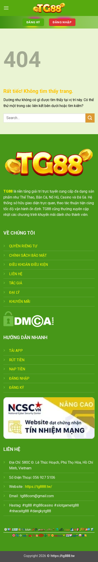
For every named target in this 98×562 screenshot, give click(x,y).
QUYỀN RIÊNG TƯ (23, 246)
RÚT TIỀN (16, 360)
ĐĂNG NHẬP (19, 378)
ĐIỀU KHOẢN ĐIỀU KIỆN (28, 264)
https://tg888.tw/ (38, 486)
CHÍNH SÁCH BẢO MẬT (28, 255)
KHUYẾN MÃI (19, 301)
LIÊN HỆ (15, 274)
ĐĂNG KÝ (16, 387)
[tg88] (49, 8)
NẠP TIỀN (17, 369)
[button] (6, 7)
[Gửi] (90, 117)
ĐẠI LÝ (14, 292)
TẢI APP (16, 350)
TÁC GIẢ (15, 283)
